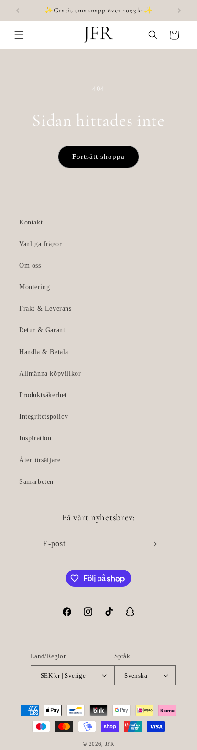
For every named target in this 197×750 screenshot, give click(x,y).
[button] (19, 34)
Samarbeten (36, 481)
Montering (34, 287)
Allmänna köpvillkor (50, 373)
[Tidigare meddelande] (17, 10)
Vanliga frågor (40, 243)
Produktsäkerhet (43, 395)
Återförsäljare (39, 460)
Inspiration (35, 438)
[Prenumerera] (153, 544)
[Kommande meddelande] (179, 10)
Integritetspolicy (43, 416)
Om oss (30, 265)
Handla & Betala (43, 352)
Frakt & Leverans (45, 308)
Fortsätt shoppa (98, 156)
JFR (109, 744)
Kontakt (31, 222)
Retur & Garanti (43, 330)
